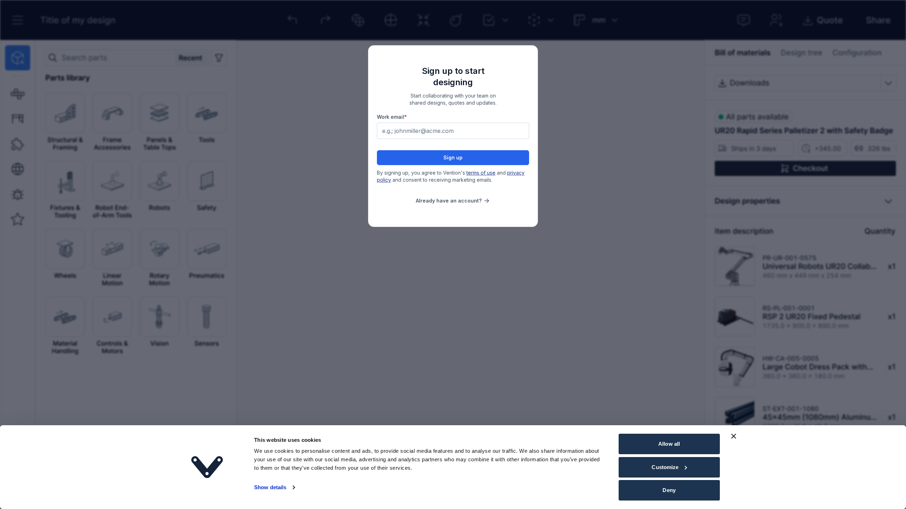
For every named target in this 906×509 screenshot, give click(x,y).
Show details (270, 487)
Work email (392, 117)
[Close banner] (733, 436)
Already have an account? (449, 201)
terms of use (480, 173)
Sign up (453, 157)
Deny (669, 490)
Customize (665, 467)
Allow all (669, 444)
